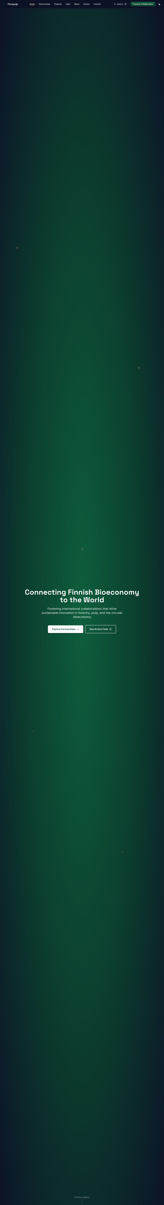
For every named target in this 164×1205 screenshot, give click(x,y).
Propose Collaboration (143, 4)
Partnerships (44, 4)
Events (87, 4)
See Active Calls (99, 629)
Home (32, 4)
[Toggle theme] (159, 4)
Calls (68, 4)
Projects (58, 4)
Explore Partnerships (63, 629)
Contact (97, 4)
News (76, 4)
